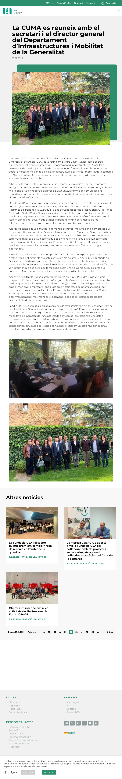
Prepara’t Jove (16, 733)
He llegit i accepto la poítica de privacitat (28, 672)
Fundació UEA (64, 3)
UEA (48, 3)
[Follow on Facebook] (84, 723)
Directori (78, 3)
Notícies (41, 557)
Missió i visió (15, 708)
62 (76, 632)
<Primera (31, 632)
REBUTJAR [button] (27, 772)
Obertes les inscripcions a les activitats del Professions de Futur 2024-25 (28, 611)
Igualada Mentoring (19, 743)
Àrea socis (111, 3)
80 (93, 632)
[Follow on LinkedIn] (78, 723)
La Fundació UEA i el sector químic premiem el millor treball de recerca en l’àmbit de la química (31, 547)
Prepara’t (13, 730)
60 (65, 632)
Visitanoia (13, 746)
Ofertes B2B (73, 712)
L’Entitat (13, 702)
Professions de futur (19, 727)
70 (87, 632)
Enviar (109, 677)
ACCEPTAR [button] (49, 772)
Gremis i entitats (17, 712)
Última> (110, 632)
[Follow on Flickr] (96, 723)
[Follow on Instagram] (66, 723)
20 (55, 632)
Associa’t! (90, 3)
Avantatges (72, 702)
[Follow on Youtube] (90, 723)
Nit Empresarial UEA (19, 736)
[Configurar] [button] (11, 772)
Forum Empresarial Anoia (22, 740)
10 (49, 632)
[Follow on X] (72, 723)
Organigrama (16, 705)
